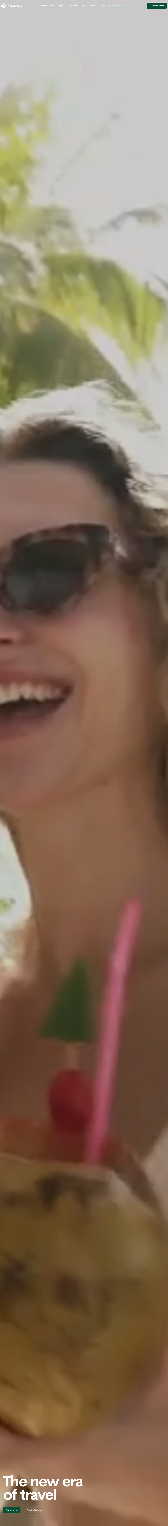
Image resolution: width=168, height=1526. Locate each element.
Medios (93, 5)
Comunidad (72, 5)
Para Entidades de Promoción (115, 5)
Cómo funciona (46, 5)
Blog (84, 5)
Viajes (60, 5)
